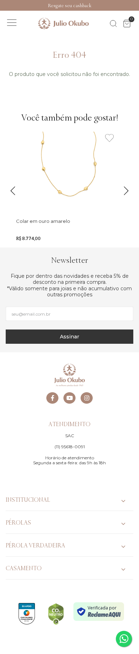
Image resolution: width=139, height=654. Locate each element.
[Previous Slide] (3, 5)
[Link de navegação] (63, 23)
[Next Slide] (135, 5)
